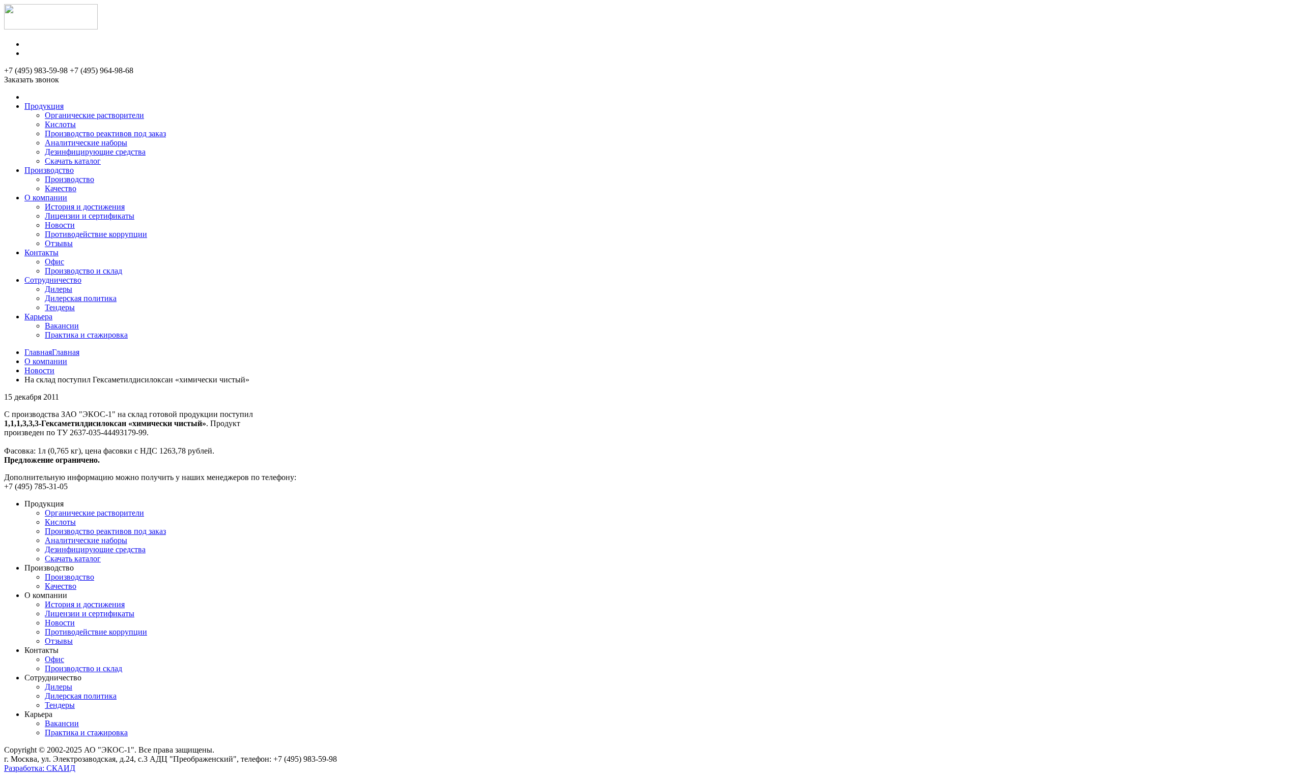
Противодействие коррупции (96, 234)
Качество (60, 188)
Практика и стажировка (86, 335)
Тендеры (60, 307)
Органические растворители (94, 115)
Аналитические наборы (86, 142)
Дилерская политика (81, 298)
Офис (54, 261)
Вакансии (62, 325)
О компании (45, 197)
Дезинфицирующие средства (95, 151)
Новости (60, 225)
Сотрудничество (52, 280)
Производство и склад (83, 270)
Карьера (38, 316)
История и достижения (85, 206)
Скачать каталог (73, 161)
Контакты (41, 252)
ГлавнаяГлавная (51, 352)
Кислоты (60, 124)
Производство (49, 170)
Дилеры (58, 289)
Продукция (44, 106)
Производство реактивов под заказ (105, 133)
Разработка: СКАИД (39, 768)
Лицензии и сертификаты (89, 216)
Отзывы (59, 243)
